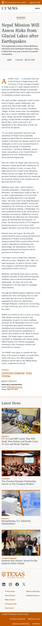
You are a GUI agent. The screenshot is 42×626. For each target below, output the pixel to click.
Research (21, 17)
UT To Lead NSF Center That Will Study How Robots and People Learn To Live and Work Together (20, 441)
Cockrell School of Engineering (13, 373)
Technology (6, 376)
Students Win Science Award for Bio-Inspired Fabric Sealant (20, 562)
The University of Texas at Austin (17, 614)
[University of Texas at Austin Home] (14, 2)
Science (29, 373)
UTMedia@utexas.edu (14, 387)
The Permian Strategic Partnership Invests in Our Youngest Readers (19, 482)
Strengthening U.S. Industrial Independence (16, 522)
